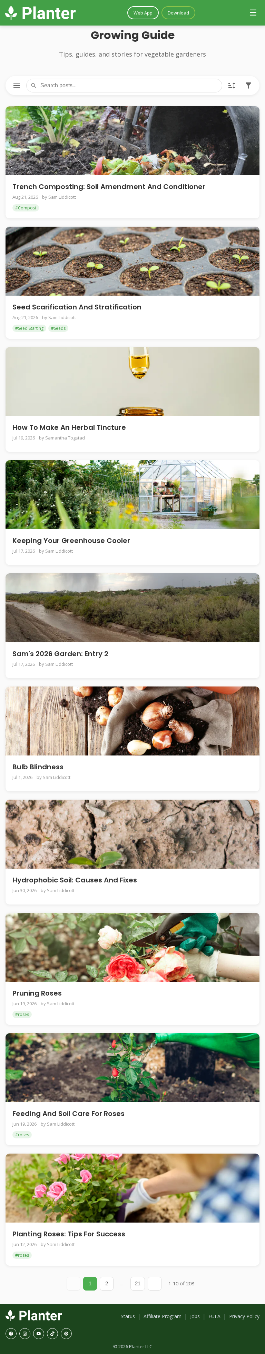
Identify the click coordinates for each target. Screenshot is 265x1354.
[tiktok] (52, 1333)
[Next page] (154, 1284)
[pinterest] (66, 1333)
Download (178, 13)
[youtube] (38, 1333)
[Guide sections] (16, 85)
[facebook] (11, 1333)
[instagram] (24, 1333)
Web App (143, 13)
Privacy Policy (244, 1316)
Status (128, 1316)
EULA (214, 1316)
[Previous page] (73, 1284)
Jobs (195, 1316)
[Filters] (248, 85)
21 (137, 1283)
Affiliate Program (162, 1316)
